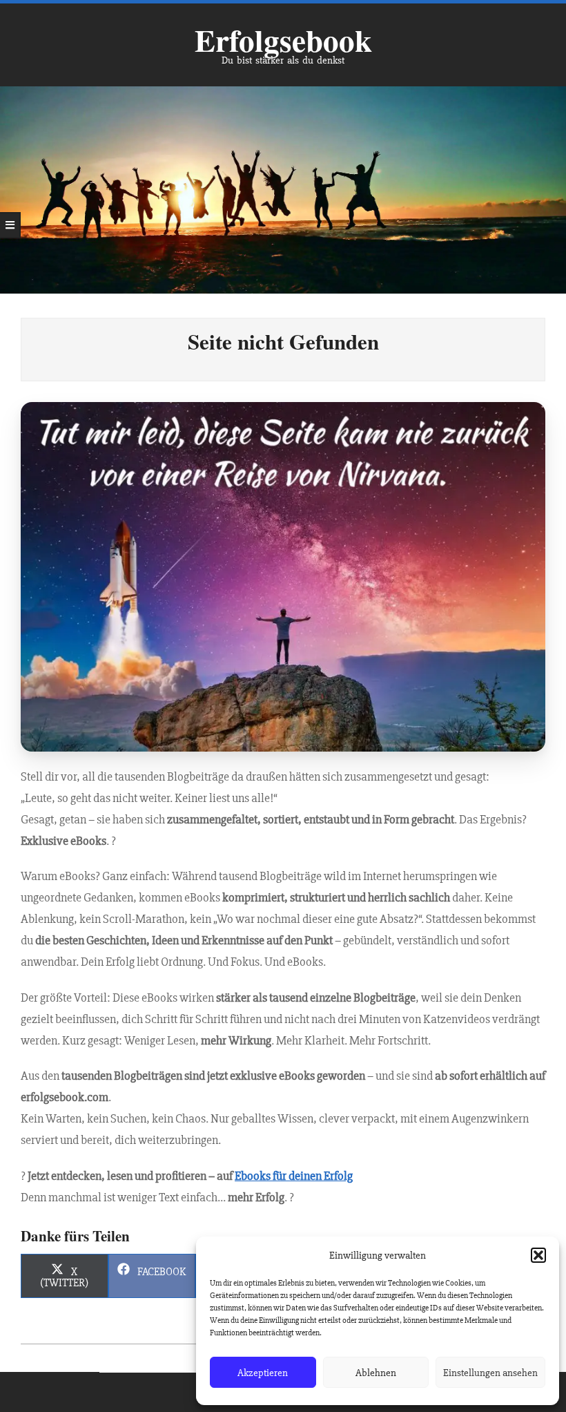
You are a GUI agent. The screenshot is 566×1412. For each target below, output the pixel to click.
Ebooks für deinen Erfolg (294, 1175)
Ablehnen (375, 1372)
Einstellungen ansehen (490, 1372)
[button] (538, 1255)
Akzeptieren (262, 1372)
